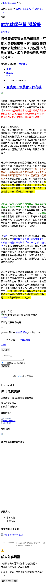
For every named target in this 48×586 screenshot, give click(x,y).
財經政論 (23, 64)
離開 (15, 581)
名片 (8, 76)
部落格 (9, 72)
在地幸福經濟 (24, 340)
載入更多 (5, 350)
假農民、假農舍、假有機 (24, 87)
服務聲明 (28, 546)
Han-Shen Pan (6, 418)
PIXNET (12, 543)
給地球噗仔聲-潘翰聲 (21, 24)
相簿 (8, 69)
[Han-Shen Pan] (8, 420)
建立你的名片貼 (6, 423)
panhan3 (4, 317)
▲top (3, 344)
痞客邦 (19, 332)
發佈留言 (5, 366)
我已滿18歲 (6, 581)
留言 (25, 332)
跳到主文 (5, 32)
